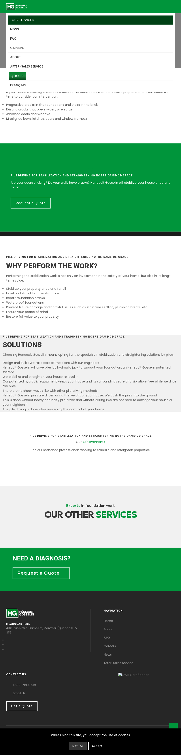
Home (108, 621)
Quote (17, 76)
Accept (97, 746)
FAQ (13, 38)
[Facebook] (7, 640)
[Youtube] (7, 645)
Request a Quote (30, 203)
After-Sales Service (118, 663)
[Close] (172, 747)
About (15, 57)
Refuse (77, 746)
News (14, 29)
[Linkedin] (7, 649)
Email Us (19, 693)
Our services (23, 20)
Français (18, 85)
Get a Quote (22, 706)
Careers (17, 48)
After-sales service (26, 66)
